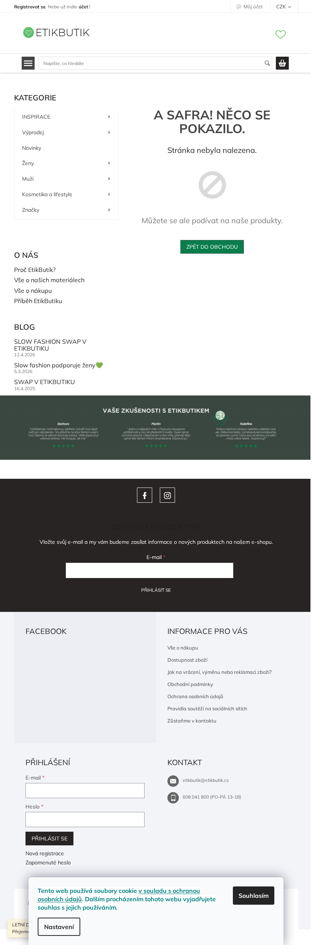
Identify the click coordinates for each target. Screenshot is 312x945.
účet (83, 7)
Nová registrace (44, 853)
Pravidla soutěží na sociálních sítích (207, 708)
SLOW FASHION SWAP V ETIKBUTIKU (50, 345)
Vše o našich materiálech (49, 280)
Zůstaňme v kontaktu (191, 721)
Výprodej (33, 132)
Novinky (31, 148)
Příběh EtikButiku (38, 301)
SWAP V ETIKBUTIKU (44, 382)
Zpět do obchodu (212, 246)
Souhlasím (254, 895)
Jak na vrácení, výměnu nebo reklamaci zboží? (219, 672)
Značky (30, 209)
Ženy (28, 163)
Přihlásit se (156, 590)
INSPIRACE (36, 116)
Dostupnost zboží (187, 660)
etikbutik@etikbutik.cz (206, 780)
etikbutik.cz (167, 495)
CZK (281, 6)
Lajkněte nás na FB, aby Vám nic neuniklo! (144, 495)
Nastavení (59, 927)
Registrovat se (30, 7)
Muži (27, 178)
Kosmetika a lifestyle (47, 194)
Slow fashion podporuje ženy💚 (58, 365)
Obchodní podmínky (190, 684)
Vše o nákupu (33, 290)
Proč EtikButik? (35, 270)
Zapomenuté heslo (48, 862)
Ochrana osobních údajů (195, 696)
